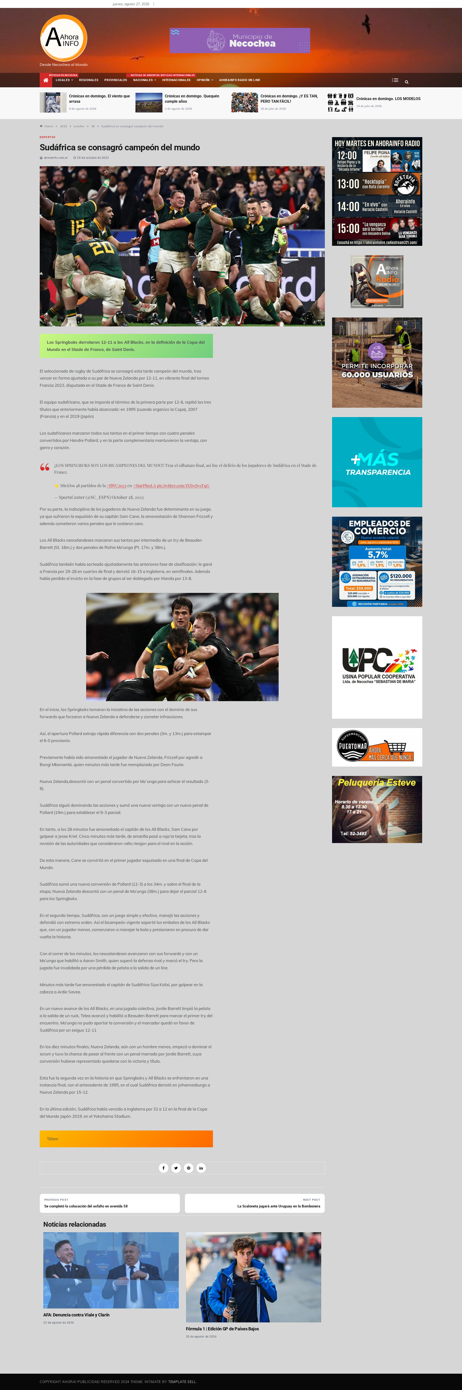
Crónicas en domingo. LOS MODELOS (388, 98)
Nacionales (145, 78)
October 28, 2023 (128, 497)
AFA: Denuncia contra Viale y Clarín (76, 1314)
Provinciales (115, 80)
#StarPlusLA (144, 485)
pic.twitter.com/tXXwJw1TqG (183, 485)
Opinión (203, 80)
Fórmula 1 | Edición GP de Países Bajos (222, 1328)
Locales (66, 78)
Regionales (88, 80)
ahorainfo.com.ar (56, 157)
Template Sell (182, 1382)
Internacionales (177, 78)
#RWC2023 (116, 485)
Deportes (48, 137)
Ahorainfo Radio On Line (239, 80)
